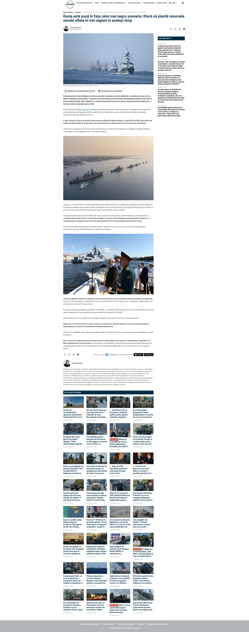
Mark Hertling (83, 109)
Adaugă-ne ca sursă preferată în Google (81, 91)
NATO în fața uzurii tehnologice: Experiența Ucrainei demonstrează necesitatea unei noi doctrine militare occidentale (120, 608)
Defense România (68, 12)
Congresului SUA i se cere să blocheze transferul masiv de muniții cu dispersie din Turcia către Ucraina (73, 579)
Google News (113, 354)
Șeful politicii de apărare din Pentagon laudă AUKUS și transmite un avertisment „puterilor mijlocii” (119, 550)
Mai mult (172, 3)
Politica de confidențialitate (89, 624)
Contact (141, 624)
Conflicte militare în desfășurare (112, 3)
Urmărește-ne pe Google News (111, 91)
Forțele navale (162, 3)
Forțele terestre (134, 3)
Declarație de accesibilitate (157, 624)
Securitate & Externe (83, 3)
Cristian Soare (76, 27)
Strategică (78, 12)
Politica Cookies (109, 624)
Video (97, 3)
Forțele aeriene (149, 3)
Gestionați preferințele (126, 624)
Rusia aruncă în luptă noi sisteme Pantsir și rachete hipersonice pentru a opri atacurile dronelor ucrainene (143, 440)
